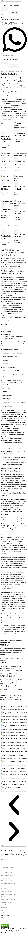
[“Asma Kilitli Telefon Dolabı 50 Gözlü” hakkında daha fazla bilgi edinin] (3, 133)
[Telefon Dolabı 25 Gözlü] (7, 178)
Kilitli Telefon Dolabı (6, 864)
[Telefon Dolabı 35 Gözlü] (7, 202)
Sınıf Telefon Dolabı (6, 870)
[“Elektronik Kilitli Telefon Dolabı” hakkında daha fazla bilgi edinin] (16, 130)
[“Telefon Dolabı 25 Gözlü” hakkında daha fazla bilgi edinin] (3, 183)
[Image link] (13, 847)
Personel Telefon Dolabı (7, 867)
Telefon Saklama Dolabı (7, 875)
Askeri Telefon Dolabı (6, 891)
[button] (14, 805)
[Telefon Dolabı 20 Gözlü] (20, 154)
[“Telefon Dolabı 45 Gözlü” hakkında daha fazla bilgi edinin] (3, 233)
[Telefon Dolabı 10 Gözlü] (7, 154)
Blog (2, 910)
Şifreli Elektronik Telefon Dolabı (8, 899)
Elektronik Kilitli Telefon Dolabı (8, 894)
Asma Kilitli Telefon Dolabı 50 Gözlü (6, 139)
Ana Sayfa (4, 71)
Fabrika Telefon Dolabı (6, 872)
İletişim (3, 912)
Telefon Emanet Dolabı (6, 880)
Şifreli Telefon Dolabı (6, 902)
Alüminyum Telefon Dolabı (7, 878)
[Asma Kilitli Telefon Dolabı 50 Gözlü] (7, 126)
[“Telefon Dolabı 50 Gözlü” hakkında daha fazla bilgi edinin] (16, 231)
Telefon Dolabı (4, 859)
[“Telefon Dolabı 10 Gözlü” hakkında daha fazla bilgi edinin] (3, 159)
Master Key (4, 904)
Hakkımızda (4, 907)
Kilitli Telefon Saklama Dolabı (8, 883)
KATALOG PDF (14, 12)
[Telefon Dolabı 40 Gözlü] (20, 203)
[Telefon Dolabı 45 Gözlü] (7, 228)
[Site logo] (11, 2)
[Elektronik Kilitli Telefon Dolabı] (20, 125)
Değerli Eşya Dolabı (6, 888)
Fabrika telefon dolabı (7, 90)
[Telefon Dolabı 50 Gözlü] (20, 227)
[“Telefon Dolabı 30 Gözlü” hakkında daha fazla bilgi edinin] (16, 183)
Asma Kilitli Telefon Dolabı (7, 896)
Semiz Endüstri (11, 109)
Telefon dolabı (5, 297)
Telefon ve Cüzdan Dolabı (7, 886)
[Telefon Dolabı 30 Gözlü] (20, 178)
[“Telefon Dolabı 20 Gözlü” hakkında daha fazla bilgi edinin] (16, 159)
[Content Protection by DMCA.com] (5, 926)
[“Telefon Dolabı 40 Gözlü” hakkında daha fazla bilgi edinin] (16, 208)
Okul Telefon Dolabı (6, 862)
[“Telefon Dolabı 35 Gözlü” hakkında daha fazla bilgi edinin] (3, 206)
